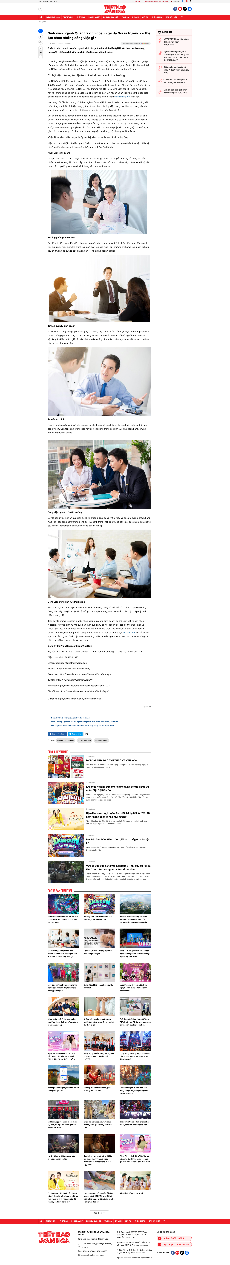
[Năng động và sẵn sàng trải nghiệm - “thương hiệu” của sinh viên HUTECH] (99, 1040)
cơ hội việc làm (84, 740)
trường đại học (101, 740)
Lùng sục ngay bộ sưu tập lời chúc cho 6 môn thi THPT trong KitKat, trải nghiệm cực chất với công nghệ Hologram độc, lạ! (99, 1197)
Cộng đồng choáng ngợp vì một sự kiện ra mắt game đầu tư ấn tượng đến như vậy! (135, 1056)
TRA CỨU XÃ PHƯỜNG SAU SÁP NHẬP (156, 1)
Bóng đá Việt (94, 17)
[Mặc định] (40, 52)
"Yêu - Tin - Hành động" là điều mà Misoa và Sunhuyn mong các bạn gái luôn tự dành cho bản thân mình (135, 1159)
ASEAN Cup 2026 (53, 17)
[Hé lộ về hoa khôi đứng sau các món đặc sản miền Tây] (63, 1143)
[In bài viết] (40, 42)
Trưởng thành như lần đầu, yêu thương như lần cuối (97, 1089)
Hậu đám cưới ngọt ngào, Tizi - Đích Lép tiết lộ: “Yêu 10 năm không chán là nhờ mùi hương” (118, 815)
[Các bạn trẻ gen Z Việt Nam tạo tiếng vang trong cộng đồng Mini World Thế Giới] (135, 1075)
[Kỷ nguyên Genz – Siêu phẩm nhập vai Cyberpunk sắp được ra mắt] (135, 1109)
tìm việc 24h (129, 632)
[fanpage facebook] (175, 9)
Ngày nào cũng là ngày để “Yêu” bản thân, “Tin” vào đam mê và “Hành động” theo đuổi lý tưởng (61, 1056)
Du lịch (135, 17)
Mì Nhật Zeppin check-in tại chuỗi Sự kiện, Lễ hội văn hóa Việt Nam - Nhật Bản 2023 (63, 1125)
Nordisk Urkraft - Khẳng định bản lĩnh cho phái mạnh (70, 718)
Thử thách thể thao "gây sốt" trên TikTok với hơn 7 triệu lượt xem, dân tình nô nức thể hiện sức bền (135, 1022)
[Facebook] (182, 1)
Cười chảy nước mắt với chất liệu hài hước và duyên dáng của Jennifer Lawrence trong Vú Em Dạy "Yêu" (98, 1160)
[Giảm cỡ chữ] (40, 57)
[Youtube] (186, 1)
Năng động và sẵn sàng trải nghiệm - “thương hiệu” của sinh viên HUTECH (99, 1056)
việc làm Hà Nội (122, 97)
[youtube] (180, 9)
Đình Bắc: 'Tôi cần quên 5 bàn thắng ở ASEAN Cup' (175, 81)
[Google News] (136, 44)
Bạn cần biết (171, 17)
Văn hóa (125, 17)
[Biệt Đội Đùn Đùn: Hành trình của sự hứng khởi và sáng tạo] (99, 904)
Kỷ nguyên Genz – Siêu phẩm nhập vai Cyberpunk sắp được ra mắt (135, 1123)
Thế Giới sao (157, 17)
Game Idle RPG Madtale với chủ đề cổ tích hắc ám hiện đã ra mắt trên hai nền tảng (63, 919)
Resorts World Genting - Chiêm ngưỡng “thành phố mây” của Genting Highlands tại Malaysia (133, 919)
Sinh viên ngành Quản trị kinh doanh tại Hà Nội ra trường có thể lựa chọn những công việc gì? (62, 954)
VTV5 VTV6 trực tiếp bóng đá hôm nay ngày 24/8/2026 (176, 42)
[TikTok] (191, 1)
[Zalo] (190, 9)
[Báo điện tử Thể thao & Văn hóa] (115, 9)
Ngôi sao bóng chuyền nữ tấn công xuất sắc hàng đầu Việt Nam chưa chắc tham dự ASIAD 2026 (176, 55)
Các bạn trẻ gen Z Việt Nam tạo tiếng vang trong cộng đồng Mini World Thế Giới (134, 1090)
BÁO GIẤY (138, 1)
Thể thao (81, 17)
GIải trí (145, 17)
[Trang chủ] (41, 17)
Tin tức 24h (68, 17)
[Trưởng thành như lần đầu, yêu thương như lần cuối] (99, 1075)
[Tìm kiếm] (40, 9)
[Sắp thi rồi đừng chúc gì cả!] (135, 1180)
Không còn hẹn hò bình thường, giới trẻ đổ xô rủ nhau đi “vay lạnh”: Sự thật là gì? (99, 1022)
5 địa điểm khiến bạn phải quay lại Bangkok (98, 986)
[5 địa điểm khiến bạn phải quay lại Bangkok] (99, 972)
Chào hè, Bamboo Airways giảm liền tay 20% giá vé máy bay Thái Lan (98, 1125)
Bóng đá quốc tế (110, 17)
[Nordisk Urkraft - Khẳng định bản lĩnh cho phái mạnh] (99, 938)
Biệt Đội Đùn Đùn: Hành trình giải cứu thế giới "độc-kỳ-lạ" (118, 841)
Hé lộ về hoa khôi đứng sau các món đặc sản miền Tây (61, 1157)
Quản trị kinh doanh (65, 740)
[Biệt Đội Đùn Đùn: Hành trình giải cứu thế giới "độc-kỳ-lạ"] (66, 845)
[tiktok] (185, 9)
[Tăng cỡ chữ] (40, 48)
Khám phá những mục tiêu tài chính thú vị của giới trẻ (63, 1089)
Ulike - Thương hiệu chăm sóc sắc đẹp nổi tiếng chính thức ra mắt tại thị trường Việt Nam (84, 722)
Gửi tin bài (176, 1)
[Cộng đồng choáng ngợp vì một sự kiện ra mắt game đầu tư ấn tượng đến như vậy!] (135, 1040)
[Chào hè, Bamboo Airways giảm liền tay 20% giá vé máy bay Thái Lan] (99, 1109)
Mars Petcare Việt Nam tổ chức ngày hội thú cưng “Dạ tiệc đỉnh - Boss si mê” (134, 988)
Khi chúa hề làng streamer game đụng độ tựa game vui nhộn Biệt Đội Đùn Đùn (118, 788)
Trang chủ (42, 21)
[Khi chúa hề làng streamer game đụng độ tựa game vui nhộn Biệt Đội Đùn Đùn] (66, 793)
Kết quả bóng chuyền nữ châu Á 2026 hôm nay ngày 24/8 (176, 70)
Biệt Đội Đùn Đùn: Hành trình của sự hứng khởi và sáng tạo (98, 918)
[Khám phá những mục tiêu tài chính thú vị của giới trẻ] (63, 1075)
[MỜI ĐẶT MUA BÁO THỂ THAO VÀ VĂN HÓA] (66, 766)
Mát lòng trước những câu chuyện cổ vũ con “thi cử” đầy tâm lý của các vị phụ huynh (82, 726)
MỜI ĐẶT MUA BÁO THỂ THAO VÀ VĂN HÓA (111, 760)
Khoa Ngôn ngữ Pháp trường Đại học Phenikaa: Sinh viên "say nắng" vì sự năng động (63, 1022)
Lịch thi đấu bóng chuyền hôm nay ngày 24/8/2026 (175, 91)
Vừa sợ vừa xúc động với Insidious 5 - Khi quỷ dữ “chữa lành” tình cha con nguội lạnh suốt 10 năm (118, 867)
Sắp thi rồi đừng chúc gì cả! (131, 1193)
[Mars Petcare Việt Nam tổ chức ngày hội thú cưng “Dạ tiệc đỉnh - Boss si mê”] (135, 972)
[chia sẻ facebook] (40, 36)
